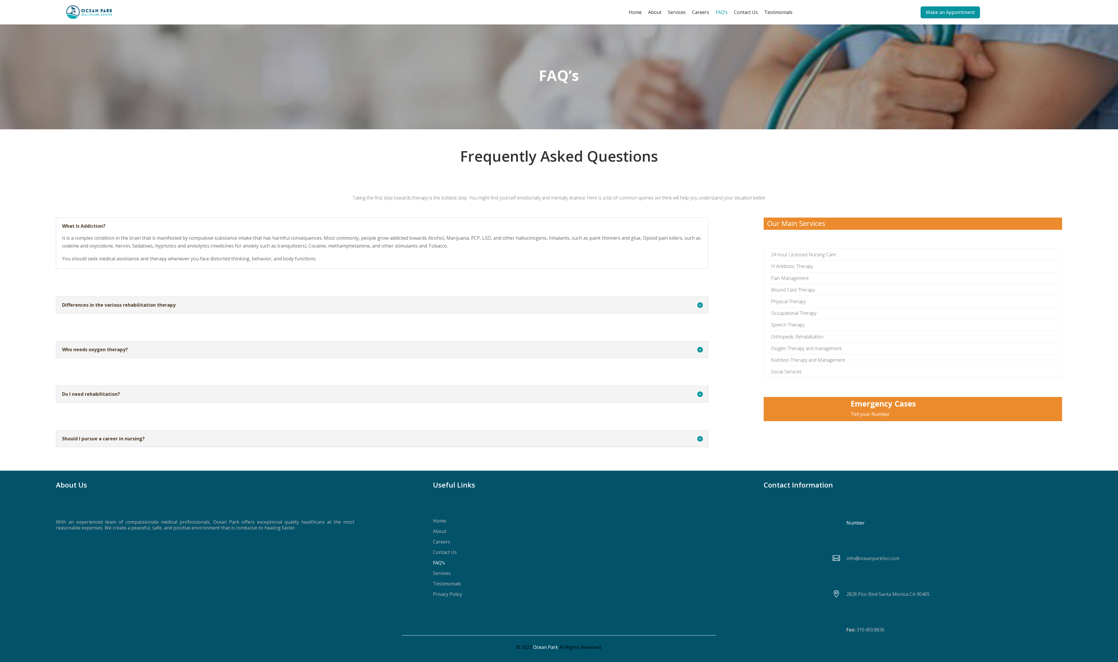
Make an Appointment (950, 12)
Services (677, 12)
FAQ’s (722, 12)
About (654, 12)
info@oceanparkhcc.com (872, 558)
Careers (700, 12)
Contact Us (746, 12)
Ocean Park (545, 647)
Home (635, 12)
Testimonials (778, 12)
